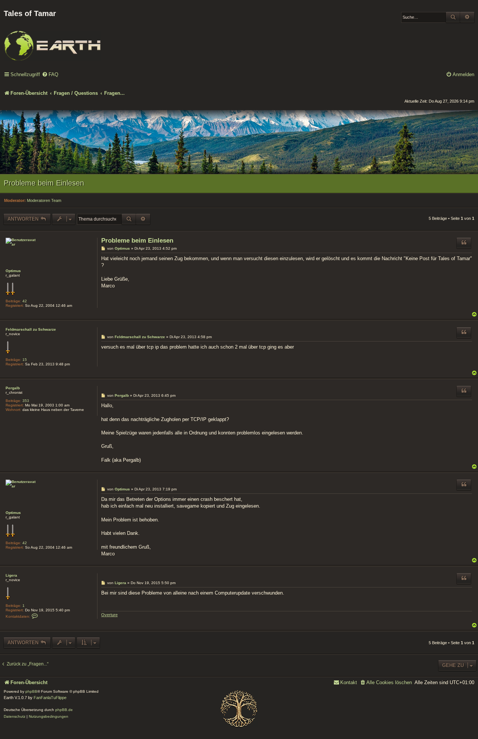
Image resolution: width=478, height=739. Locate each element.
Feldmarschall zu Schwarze (31, 329)
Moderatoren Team (44, 200)
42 (24, 301)
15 (24, 360)
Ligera (11, 575)
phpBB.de (64, 710)
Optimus (13, 271)
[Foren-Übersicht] (52, 41)
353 (25, 401)
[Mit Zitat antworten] (464, 243)
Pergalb (13, 388)
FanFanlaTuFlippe (50, 697)
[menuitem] (50, 74)
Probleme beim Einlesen (44, 183)
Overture (109, 614)
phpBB (31, 691)
